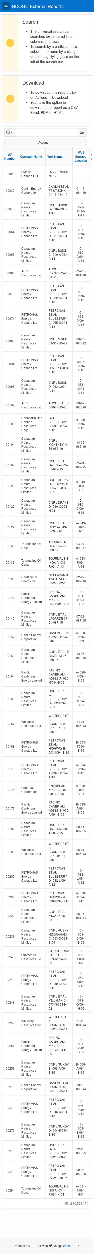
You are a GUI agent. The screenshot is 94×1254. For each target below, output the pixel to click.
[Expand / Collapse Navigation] (6, 6)
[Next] (85, 1203)
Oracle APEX (70, 1245)
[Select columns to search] (10, 132)
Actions (43, 142)
